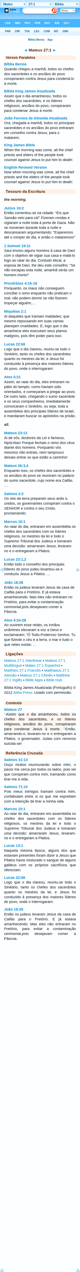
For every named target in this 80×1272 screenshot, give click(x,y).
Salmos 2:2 (14, 494)
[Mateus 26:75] (5, 579)
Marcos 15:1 (14, 522)
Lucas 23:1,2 (15, 559)
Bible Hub (54, 680)
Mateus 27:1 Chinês (36, 675)
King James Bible (19, 145)
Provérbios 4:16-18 (20, 283)
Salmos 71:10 (16, 787)
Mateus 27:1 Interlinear (23, 661)
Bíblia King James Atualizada (29, 91)
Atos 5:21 (12, 377)
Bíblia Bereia (15, 64)
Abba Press (22, 693)
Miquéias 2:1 (15, 311)
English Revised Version (25, 167)
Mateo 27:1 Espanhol (42, 665)
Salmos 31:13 (16, 760)
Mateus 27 (13, 710)
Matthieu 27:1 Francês (22, 670)
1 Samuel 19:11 (17, 246)
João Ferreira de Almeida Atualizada (35, 118)
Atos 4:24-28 (15, 620)
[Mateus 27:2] (75, 579)
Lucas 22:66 (14, 344)
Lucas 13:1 (13, 846)
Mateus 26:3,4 (16, 466)
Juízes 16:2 (14, 208)
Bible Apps (34, 680)
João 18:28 (13, 582)
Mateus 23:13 (15, 433)
